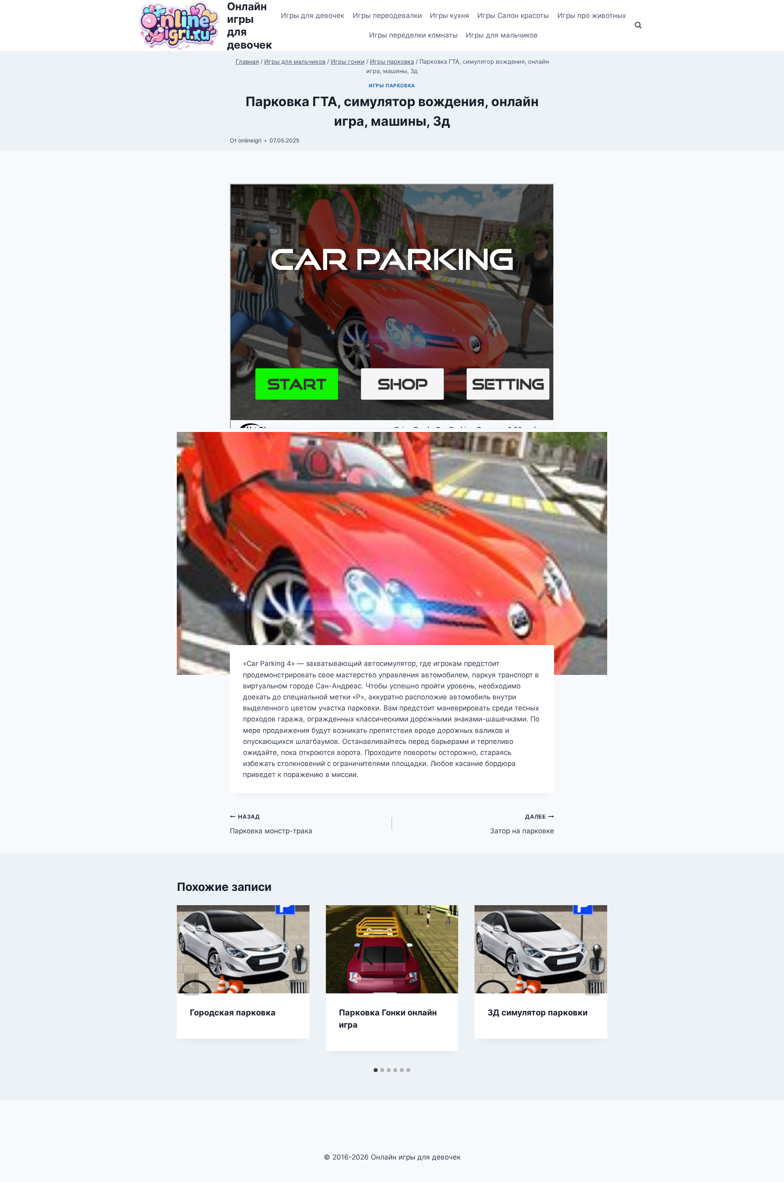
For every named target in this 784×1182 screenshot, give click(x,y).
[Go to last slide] (191, 984)
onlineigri (249, 140)
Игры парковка (392, 85)
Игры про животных (591, 15)
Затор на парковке (522, 824)
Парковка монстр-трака (271, 824)
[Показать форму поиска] (638, 25)
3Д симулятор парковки (538, 1012)
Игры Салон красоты (513, 15)
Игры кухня (449, 15)
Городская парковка (233, 1012)
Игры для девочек (312, 15)
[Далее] (592, 984)
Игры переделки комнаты (413, 35)
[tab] (376, 1070)
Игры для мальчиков (502, 35)
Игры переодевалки (387, 15)
